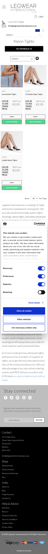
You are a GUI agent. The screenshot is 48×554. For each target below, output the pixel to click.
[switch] (41, 276)
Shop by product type (10, 473)
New (3, 477)
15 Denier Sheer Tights (34, 94)
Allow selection (24, 319)
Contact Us (6, 498)
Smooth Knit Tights (9, 94)
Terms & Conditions (9, 519)
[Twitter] (12, 398)
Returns (5, 512)
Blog (3, 490)
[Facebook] (6, 398)
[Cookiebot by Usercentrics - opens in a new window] (34, 224)
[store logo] (24, 8)
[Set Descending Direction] (37, 58)
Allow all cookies (24, 311)
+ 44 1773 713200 (16, 22)
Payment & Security (9, 515)
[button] (38, 30)
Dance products (8, 469)
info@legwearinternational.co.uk (22, 26)
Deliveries (6, 508)
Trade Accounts (8, 494)
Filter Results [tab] (24, 48)
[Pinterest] (24, 398)
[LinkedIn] (29, 398)
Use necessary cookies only (24, 328)
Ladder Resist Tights (9, 160)
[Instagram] (18, 398)
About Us (5, 487)
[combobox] (24, 35)
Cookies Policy (7, 523)
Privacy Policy (7, 527)
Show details (34, 303)
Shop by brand (7, 465)
